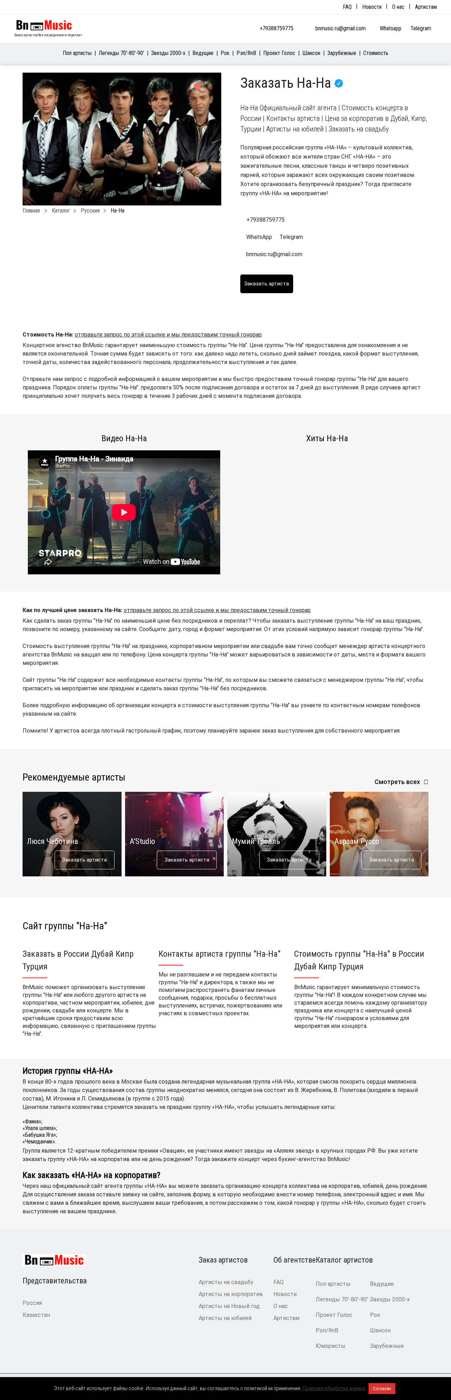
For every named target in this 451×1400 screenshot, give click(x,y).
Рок (225, 53)
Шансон (311, 53)
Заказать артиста (84, 860)
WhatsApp (259, 237)
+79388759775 (277, 28)
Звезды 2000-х (168, 53)
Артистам (426, 7)
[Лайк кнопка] (197, 87)
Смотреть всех (397, 781)
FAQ (347, 7)
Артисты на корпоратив (231, 1294)
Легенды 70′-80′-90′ (121, 53)
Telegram (421, 28)
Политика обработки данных (334, 1388)
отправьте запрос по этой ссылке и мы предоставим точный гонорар (168, 334)
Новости (372, 7)
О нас (398, 7)
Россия (32, 1303)
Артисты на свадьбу (226, 1282)
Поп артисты (77, 53)
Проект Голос (279, 53)
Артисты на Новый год (229, 1306)
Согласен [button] (382, 1388)
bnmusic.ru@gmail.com (340, 28)
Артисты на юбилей (225, 1318)
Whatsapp (391, 28)
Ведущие (203, 53)
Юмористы (331, 1346)
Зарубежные (341, 53)
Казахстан (36, 1315)
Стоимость (375, 53)
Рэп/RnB (246, 53)
